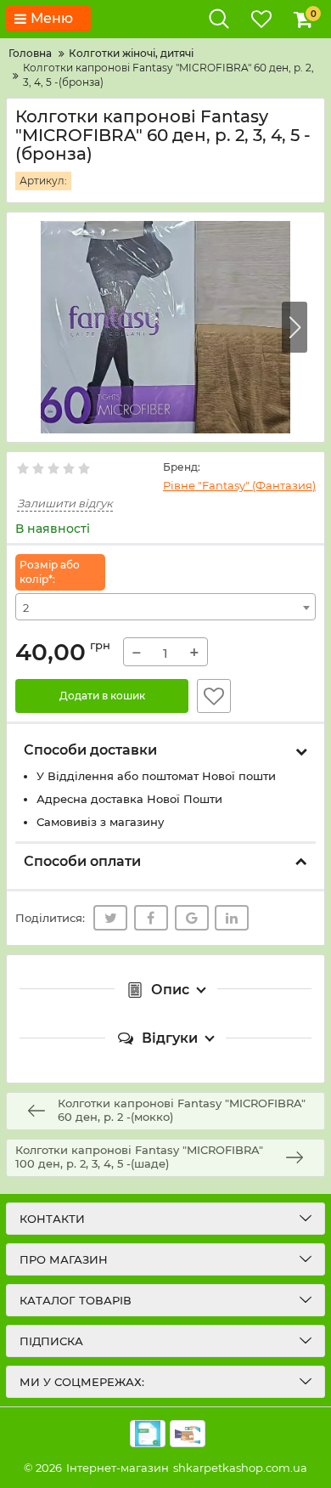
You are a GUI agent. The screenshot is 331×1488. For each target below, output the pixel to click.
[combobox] (165, 606)
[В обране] (214, 696)
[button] (294, 327)
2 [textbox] (26, 607)
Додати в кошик (102, 695)
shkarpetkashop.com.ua (240, 1467)
